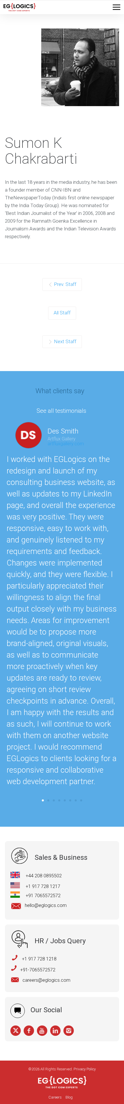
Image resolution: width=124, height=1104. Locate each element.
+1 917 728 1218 (39, 959)
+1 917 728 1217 (43, 886)
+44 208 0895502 (44, 875)
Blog (69, 1097)
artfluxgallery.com (66, 443)
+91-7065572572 (37, 970)
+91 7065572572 (43, 895)
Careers (55, 1097)
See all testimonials (61, 411)
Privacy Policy (85, 1069)
